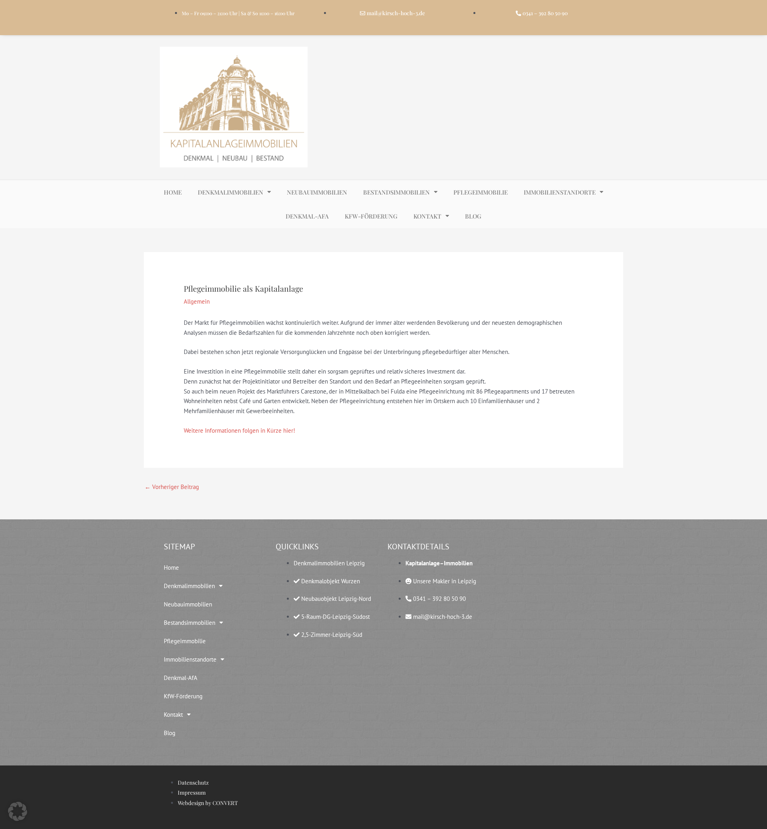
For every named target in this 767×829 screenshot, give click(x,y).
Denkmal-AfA (307, 216)
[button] (17, 811)
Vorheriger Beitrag (172, 487)
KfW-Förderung (371, 216)
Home (173, 192)
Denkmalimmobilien (230, 192)
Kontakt (427, 216)
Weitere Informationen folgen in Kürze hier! (239, 430)
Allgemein (197, 301)
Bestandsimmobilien (396, 192)
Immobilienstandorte (560, 192)
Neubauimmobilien (317, 192)
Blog (473, 216)
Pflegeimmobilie (480, 192)
